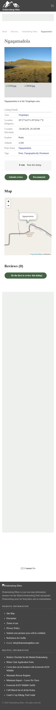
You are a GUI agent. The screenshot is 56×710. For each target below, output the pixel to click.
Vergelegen (24, 115)
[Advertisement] (28, 17)
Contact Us (29, 568)
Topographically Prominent (36, 153)
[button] (52, 6)
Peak (21, 153)
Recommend (39, 177)
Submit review (16, 177)
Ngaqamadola (25, 148)
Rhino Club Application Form (20, 662)
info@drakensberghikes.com (26, 643)
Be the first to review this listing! (26, 275)
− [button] (8, 205)
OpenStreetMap (36, 254)
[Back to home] (11, 6)
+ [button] (8, 201)
